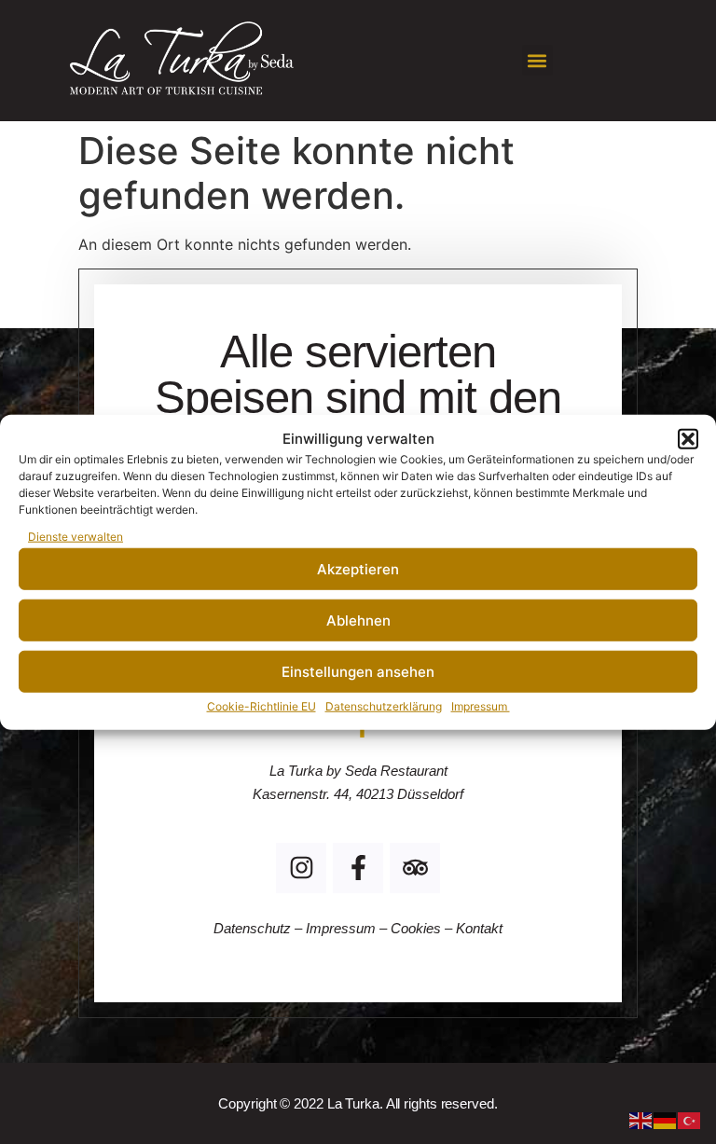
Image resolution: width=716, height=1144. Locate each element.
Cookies (416, 928)
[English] (641, 1119)
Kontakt (479, 928)
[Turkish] (690, 1119)
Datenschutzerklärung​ (383, 706)
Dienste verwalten (75, 537)
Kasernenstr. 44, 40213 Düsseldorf (358, 794)
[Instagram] (301, 868)
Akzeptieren (358, 568)
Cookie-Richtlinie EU (261, 706)
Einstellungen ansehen (358, 671)
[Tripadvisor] (415, 868)
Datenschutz (254, 928)
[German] (666, 1119)
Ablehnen (358, 619)
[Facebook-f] (358, 868)
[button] (688, 439)
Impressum (480, 706)
